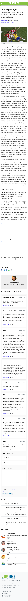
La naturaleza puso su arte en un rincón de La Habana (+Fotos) (16, 564)
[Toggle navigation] (26, 3)
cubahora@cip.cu (7, 595)
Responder (5, 305)
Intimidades (10, 541)
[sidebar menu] (1, 3)
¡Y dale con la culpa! (11, 543)
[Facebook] (2, 270)
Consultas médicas (12, 547)
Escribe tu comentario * (7, 468)
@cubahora (5, 593)
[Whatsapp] (9, 270)
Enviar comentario (7, 493)
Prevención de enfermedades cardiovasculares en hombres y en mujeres (16, 550)
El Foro (9, 554)
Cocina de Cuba (11, 533)
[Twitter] (4, 270)
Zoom (8, 561)
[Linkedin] (7, 270)
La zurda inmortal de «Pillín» (11, 518)
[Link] (11, 270)
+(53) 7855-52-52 (7, 591)
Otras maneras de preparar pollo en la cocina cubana (17, 536)
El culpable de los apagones (11, 503)
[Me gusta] (10, 305)
